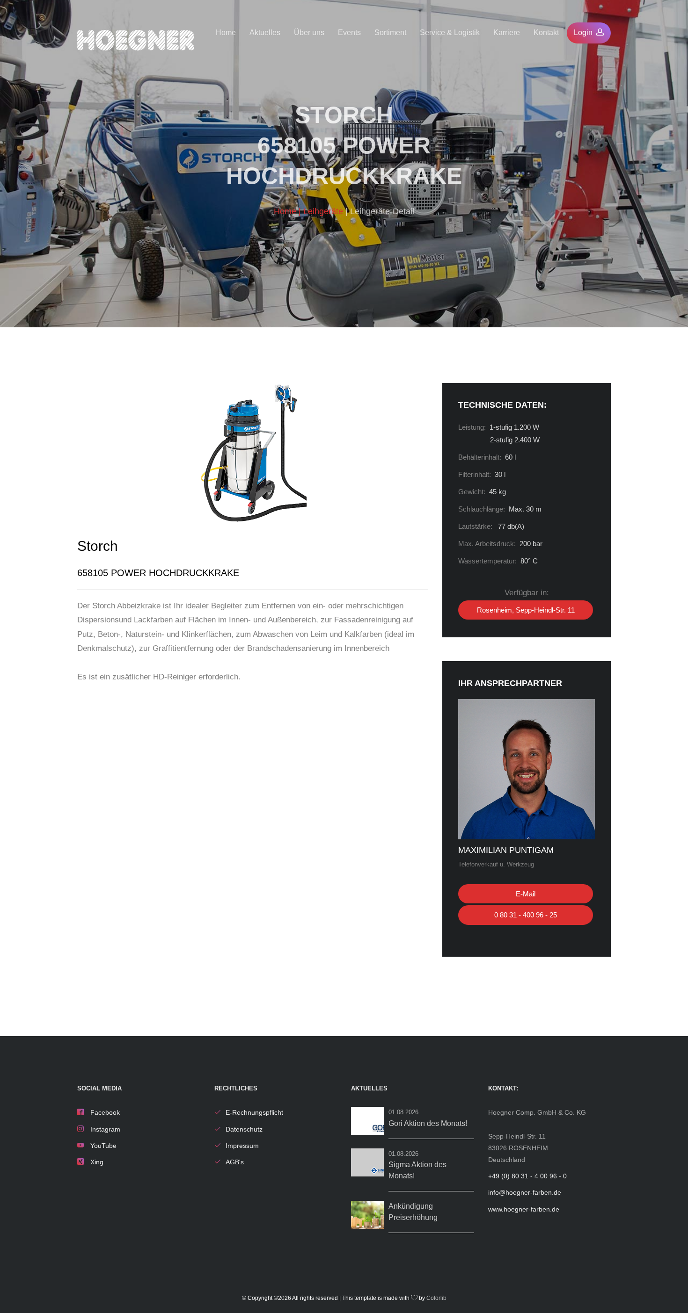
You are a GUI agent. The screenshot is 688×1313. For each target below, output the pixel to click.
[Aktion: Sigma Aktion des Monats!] (367, 1162)
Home (226, 32)
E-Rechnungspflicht (254, 1112)
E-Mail (525, 894)
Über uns (309, 32)
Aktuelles (264, 32)
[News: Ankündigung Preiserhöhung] (367, 1215)
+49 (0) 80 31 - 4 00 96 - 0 (527, 1176)
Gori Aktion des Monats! (427, 1123)
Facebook (104, 1112)
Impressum (242, 1145)
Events (349, 32)
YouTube (102, 1145)
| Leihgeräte (322, 211)
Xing (95, 1162)
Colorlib (436, 1298)
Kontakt (546, 32)
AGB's (235, 1162)
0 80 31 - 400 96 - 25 (525, 915)
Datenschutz (244, 1129)
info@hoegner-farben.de (524, 1192)
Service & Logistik (450, 32)
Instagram (104, 1129)
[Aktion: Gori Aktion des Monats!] (367, 1121)
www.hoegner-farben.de (523, 1209)
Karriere (506, 32)
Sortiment (390, 32)
